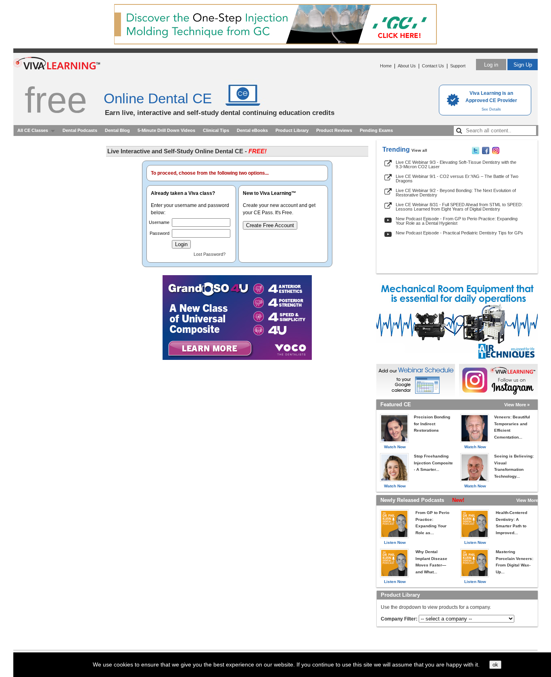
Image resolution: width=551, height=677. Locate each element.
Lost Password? (209, 254)
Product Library (292, 130)
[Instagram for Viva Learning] (498, 380)
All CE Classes (32, 130)
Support (457, 65)
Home (386, 65)
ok (495, 665)
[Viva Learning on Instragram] (495, 152)
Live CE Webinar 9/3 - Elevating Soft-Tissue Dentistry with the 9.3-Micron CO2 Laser (456, 164)
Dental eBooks (252, 130)
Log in (491, 65)
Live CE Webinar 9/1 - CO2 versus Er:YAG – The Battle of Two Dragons (457, 178)
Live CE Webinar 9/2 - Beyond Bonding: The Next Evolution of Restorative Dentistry (456, 192)
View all (419, 150)
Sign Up (522, 65)
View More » (517, 404)
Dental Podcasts (80, 130)
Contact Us (433, 65)
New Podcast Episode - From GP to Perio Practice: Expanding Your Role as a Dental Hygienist (457, 221)
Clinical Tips (216, 130)
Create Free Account (270, 225)
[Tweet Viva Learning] (475, 152)
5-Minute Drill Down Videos (166, 130)
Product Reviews (334, 130)
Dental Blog (117, 130)
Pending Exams (376, 130)
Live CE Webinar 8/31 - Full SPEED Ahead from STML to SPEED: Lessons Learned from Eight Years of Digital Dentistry (459, 206)
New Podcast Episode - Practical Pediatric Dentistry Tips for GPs (459, 232)
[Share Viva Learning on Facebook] (485, 152)
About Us (407, 65)
